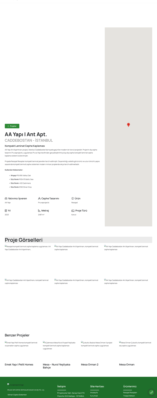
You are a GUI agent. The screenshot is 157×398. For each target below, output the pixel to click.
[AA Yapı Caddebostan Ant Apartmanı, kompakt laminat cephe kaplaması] (78, 261)
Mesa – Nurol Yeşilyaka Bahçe (56, 366)
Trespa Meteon (129, 396)
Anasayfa (94, 392)
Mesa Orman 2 (89, 364)
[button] (128, 125)
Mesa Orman (126, 364)
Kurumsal (94, 396)
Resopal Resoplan (130, 392)
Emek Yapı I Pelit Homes (19, 364)
